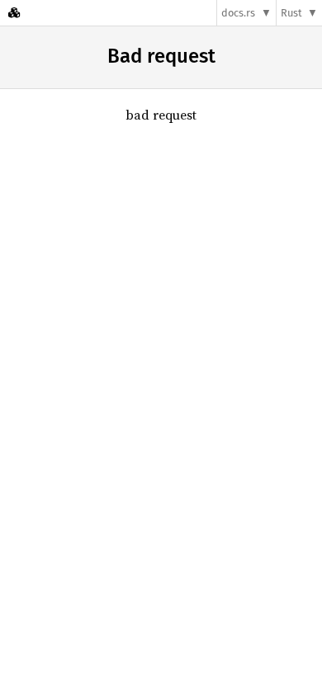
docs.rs (238, 13)
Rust (291, 13)
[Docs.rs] (14, 13)
